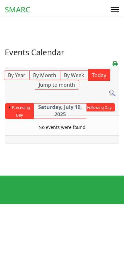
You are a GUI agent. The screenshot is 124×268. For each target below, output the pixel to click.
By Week (74, 75)
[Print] (115, 63)
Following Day (99, 107)
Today (99, 75)
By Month (44, 75)
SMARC (17, 9)
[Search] (112, 93)
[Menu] (115, 9)
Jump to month (57, 84)
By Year (16, 75)
